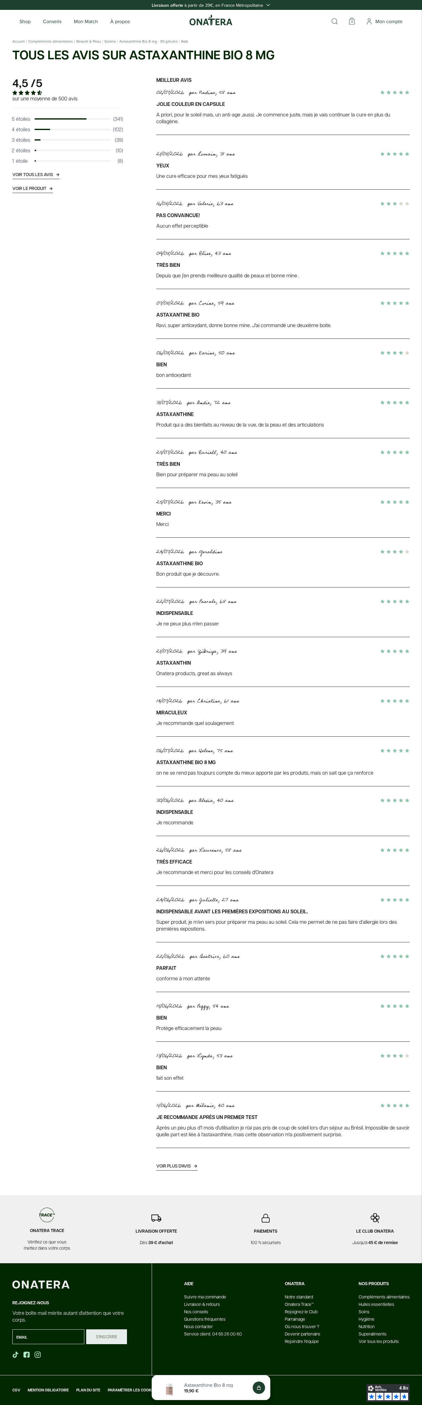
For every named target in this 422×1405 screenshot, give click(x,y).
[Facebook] (27, 1355)
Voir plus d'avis (176, 1166)
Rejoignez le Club (301, 1311)
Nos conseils (196, 1311)
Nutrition (367, 1326)
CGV (16, 1390)
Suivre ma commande (205, 1296)
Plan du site (88, 1390)
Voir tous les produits (379, 1341)
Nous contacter (198, 1326)
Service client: (213, 1333)
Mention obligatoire (48, 1390)
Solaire (110, 41)
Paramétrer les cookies (132, 1390)
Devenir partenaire (302, 1333)
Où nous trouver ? (302, 1326)
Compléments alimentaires (50, 41)
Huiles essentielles (376, 1304)
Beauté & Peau (88, 41)
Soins (364, 1311)
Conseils (52, 21)
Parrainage (295, 1319)
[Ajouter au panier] (259, 1388)
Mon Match (86, 21)
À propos (120, 21)
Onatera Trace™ (299, 1304)
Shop (25, 21)
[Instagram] (38, 1355)
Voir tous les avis (36, 174)
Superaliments (372, 1333)
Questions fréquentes (205, 1319)
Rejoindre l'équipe (302, 1341)
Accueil (18, 41)
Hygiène (366, 1319)
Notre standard (299, 1296)
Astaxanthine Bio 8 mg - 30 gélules (148, 41)
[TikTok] (15, 1355)
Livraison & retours (202, 1304)
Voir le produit (32, 188)
